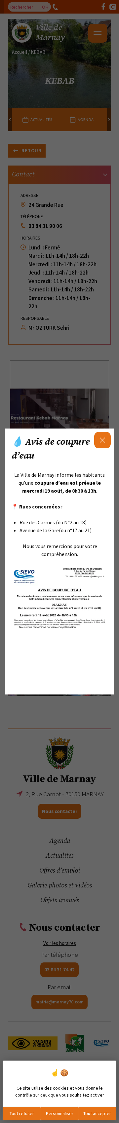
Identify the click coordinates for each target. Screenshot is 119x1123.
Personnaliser (59, 1113)
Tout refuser (22, 1113)
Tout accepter (97, 1113)
